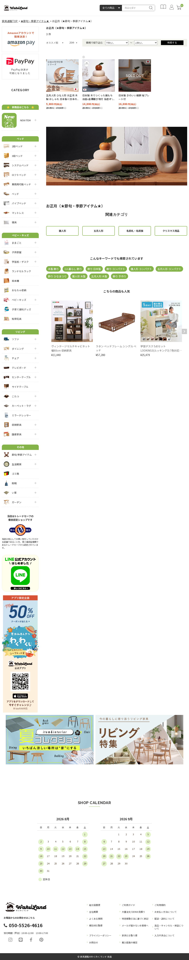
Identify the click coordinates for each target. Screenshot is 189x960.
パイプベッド (19, 203)
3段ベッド (17, 156)
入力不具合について (164, 935)
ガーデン (16, 502)
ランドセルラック (21, 271)
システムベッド (20, 165)
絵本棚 (15, 281)
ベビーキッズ (19, 300)
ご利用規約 (160, 904)
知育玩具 (16, 319)
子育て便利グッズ (21, 309)
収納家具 (16, 424)
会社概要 (93, 911)
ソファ (15, 339)
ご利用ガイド (128, 904)
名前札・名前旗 (134, 231)
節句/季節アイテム (22, 454)
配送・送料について (164, 918)
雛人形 (62, 231)
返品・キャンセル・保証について (168, 927)
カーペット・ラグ (21, 405)
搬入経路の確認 (129, 942)
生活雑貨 (16, 464)
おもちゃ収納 (19, 290)
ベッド (15, 194)
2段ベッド (17, 146)
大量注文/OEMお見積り (133, 911)
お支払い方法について (165, 911)
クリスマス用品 (171, 231)
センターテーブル (21, 377)
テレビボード (19, 367)
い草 (14, 492)
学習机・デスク (20, 262)
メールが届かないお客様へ (135, 925)
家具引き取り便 (129, 935)
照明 (14, 483)
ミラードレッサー (21, 415)
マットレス (18, 213)
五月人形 (98, 231)
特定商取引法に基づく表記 (135, 918)
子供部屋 (16, 252)
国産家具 (16, 434)
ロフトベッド (19, 175)
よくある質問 (95, 918)
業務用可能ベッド (21, 184)
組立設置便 (94, 904)
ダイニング (18, 348)
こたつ (15, 396)
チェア (15, 358)
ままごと (16, 243)
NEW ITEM (24, 120)
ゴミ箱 (15, 473)
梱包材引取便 (95, 925)
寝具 (14, 222)
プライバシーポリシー (100, 935)
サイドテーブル (20, 386)
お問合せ (93, 942)
